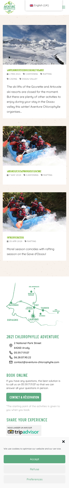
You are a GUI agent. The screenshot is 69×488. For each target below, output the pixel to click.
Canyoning (32, 74)
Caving (13, 79)
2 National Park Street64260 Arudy (27, 345)
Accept (34, 459)
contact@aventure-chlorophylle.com (36, 362)
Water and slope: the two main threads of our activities (24, 171)
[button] (63, 441)
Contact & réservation (22, 396)
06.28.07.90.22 (22, 357)
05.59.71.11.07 (21, 352)
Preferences (35, 479)
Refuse (34, 469)
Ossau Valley (29, 79)
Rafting (47, 74)
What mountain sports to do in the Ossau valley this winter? (25, 70)
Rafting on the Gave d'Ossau (15, 237)
